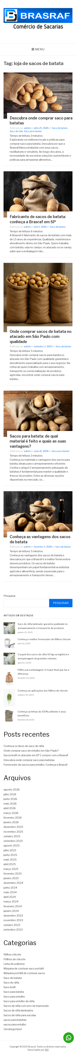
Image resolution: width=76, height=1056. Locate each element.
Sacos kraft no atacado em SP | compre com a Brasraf (36, 755)
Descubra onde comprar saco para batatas (29, 760)
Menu (40, 49)
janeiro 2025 (11, 878)
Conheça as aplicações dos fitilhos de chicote (43, 690)
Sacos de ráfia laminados (18, 1010)
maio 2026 (10, 803)
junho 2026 (10, 799)
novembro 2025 (13, 831)
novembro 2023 (13, 920)
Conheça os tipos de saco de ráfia (24, 746)
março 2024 (11, 901)
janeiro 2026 (11, 822)
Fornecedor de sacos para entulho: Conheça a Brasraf (35, 764)
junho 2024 (10, 887)
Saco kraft (10, 987)
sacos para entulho (15, 1024)
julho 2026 (10, 794)
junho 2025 (10, 855)
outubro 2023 (12, 925)
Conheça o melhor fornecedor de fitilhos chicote (44, 639)
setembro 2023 (13, 929)
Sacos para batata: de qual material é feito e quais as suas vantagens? (38, 441)
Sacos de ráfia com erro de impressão (26, 1005)
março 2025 (11, 869)
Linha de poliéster (14, 964)
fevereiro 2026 (13, 817)
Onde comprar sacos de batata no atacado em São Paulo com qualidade (41, 336)
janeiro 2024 (11, 911)
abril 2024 (10, 897)
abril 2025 (10, 864)
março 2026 (11, 813)
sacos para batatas (15, 1020)
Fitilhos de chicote (14, 959)
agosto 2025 (12, 845)
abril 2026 (10, 808)
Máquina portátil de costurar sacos (24, 973)
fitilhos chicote (12, 954)
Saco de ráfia (16, 131)
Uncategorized (13, 1029)
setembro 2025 (13, 841)
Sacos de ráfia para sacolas (20, 1015)
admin (27, 128)
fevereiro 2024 (13, 906)
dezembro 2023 (13, 915)
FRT (47, 1050)
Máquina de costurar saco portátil (24, 968)
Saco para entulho (14, 996)
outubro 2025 (12, 836)
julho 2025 (10, 850)
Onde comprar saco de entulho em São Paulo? (31, 750)
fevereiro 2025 (13, 873)
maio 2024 (10, 892)
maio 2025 (10, 859)
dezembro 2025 (13, 827)
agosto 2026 (12, 789)
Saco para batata (33, 131)
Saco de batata (59, 128)
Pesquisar (10, 595)
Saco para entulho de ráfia (19, 1001)
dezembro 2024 (13, 883)
